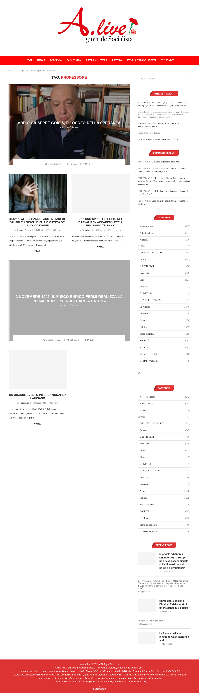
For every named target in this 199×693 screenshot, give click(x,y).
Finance (165, 286)
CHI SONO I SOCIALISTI (165, 253)
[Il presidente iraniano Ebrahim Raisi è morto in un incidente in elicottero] (147, 605)
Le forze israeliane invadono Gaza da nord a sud (159, 139)
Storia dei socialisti (141, 60)
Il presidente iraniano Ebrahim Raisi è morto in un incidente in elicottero (173, 604)
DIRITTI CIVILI (165, 266)
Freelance (73, 305)
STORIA (165, 347)
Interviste (165, 314)
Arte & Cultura (96, 60)
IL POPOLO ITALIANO (165, 300)
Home (28, 60)
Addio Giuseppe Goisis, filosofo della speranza (69, 123)
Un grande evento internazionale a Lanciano (37, 396)
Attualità (165, 240)
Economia (74, 60)
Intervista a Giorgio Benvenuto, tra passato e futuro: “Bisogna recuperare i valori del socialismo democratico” (164, 181)
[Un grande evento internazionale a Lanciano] (38, 369)
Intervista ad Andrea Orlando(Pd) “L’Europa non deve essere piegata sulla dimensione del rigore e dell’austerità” (173, 561)
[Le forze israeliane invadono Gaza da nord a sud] (147, 638)
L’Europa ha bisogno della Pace (166, 162)
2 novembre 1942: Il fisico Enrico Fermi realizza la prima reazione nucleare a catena (69, 299)
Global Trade (165, 293)
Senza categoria (165, 334)
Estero (117, 60)
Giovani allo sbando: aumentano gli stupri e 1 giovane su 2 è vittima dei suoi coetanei (38, 222)
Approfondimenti (165, 226)
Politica (56, 60)
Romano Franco (24, 230)
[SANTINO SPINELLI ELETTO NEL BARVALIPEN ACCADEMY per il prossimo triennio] (101, 193)
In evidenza (165, 307)
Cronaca (165, 259)
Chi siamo (168, 60)
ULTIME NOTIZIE (165, 361)
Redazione (73, 127)
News (41, 60)
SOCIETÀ (165, 341)
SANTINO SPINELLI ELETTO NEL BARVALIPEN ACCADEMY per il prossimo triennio (100, 222)
